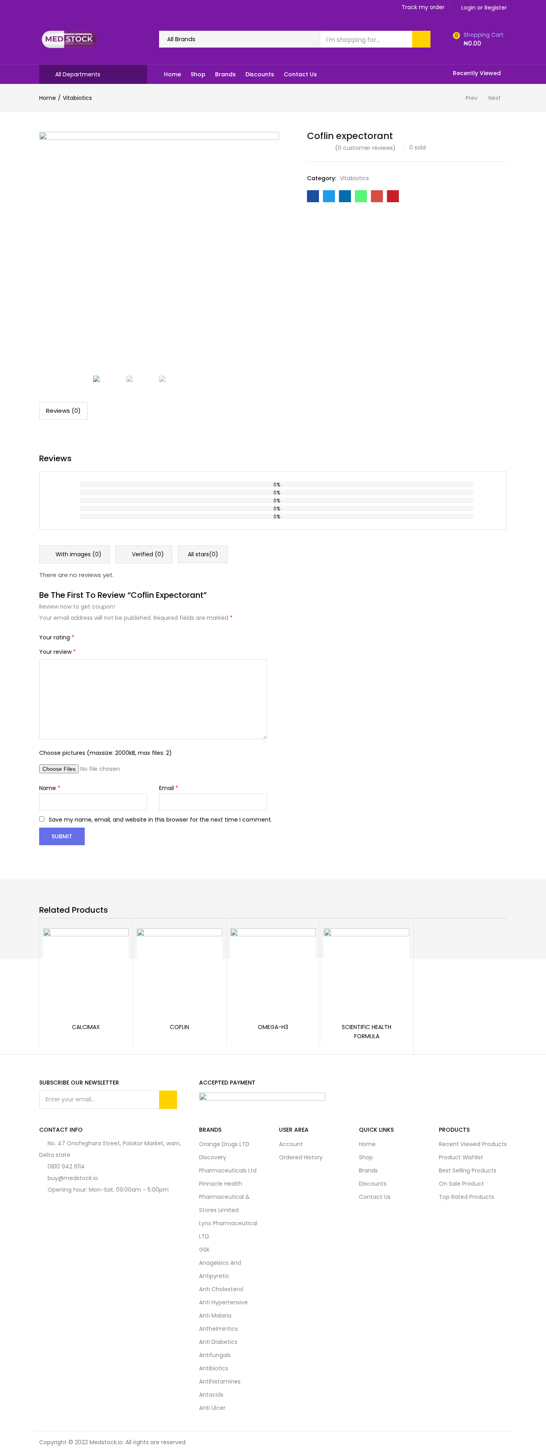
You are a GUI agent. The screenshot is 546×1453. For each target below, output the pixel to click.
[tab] (63, 411)
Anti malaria (215, 1316)
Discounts (259, 74)
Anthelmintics (218, 1329)
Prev (472, 98)
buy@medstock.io (73, 1178)
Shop (198, 74)
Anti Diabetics (218, 1342)
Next (494, 98)
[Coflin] (179, 970)
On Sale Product (461, 1184)
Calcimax (86, 1027)
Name (49, 788)
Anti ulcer (212, 1408)
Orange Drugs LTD (224, 1144)
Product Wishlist (461, 1157)
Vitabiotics (77, 98)
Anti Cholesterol (221, 1289)
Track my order (423, 7)
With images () (78, 554)
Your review (57, 652)
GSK (204, 1250)
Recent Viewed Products (473, 1144)
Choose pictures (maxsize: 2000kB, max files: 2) (105, 753)
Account (291, 1144)
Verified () (147, 554)
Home (172, 74)
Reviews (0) (63, 410)
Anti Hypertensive (223, 1302)
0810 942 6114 (66, 1166)
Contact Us (300, 74)
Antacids (211, 1395)
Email (168, 788)
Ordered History (301, 1157)
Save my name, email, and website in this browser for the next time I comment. (160, 820)
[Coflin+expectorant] (329, 196)
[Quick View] (113, 943)
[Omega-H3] (273, 970)
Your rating (56, 637)
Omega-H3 (273, 1027)
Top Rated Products (466, 1197)
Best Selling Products (467, 1170)
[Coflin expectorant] (313, 196)
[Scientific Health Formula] (366, 970)
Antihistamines (220, 1381)
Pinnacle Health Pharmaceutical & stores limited (224, 1197)
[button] (477, 39)
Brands (225, 74)
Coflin (179, 1027)
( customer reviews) (365, 148)
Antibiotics (213, 1368)
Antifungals (215, 1355)
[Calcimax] (86, 970)
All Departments (77, 74)
